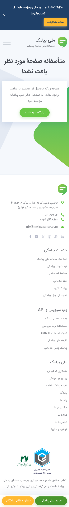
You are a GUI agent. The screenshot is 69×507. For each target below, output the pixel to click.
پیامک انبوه (60, 288)
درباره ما (62, 415)
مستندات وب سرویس (54, 326)
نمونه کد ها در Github (54, 333)
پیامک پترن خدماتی (55, 348)
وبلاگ (63, 393)
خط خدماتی (60, 281)
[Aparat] (43, 237)
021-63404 (51, 215)
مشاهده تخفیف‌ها (55, 22)
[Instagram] (49, 237)
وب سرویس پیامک (56, 318)
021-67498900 (49, 219)
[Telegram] (36, 237)
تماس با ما (61, 422)
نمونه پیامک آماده (56, 385)
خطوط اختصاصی (57, 273)
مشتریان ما (60, 407)
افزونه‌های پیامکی (57, 340)
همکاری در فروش (57, 371)
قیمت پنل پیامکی (57, 266)
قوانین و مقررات (58, 429)
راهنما (63, 400)
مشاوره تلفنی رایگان (18, 500)
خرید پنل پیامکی (51, 500)
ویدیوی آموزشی (57, 378)
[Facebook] (30, 237)
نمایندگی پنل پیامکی (55, 295)
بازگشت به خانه (34, 112)
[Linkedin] (62, 237)
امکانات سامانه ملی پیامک (52, 259)
